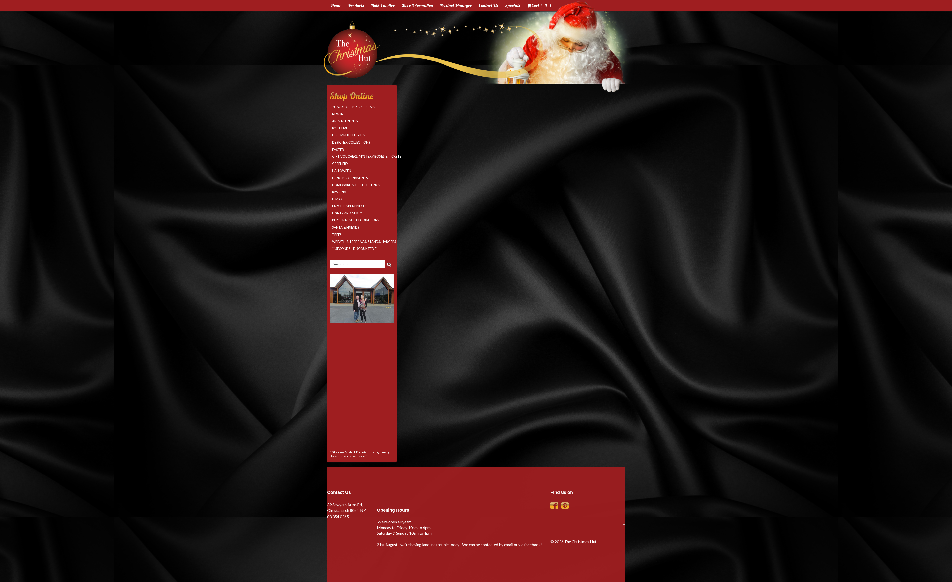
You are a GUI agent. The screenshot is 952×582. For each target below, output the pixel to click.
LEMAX (337, 199)
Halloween (341, 171)
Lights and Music (347, 213)
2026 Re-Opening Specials (353, 107)
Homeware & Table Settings (356, 185)
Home (336, 5)
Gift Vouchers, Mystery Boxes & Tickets (363, 156)
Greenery (340, 164)
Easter (338, 150)
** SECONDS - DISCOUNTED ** (354, 249)
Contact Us (488, 5)
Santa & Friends (345, 227)
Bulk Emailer (383, 5)
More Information (417, 5)
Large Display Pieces (349, 206)
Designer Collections (351, 142)
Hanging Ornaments (350, 178)
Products (356, 5)
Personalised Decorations (355, 220)
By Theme (340, 128)
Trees (337, 235)
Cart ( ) (541, 5)
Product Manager (456, 5)
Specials (512, 5)
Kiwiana (339, 192)
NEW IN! (338, 114)
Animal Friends (345, 121)
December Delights (348, 135)
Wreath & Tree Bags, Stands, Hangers (363, 242)
